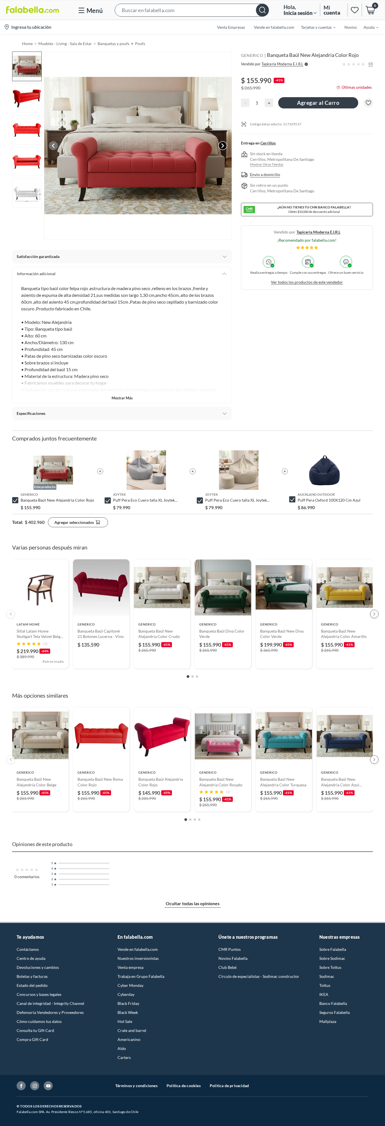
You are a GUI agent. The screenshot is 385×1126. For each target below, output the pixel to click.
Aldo (122, 1048)
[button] (192, 10)
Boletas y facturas (32, 976)
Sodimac (326, 976)
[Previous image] (53, 145)
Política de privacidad (229, 1085)
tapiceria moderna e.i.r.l (318, 232)
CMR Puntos (229, 949)
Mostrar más (122, 398)
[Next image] (222, 145)
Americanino (129, 1039)
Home (27, 43)
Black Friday (128, 1003)
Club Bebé (227, 967)
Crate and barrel (132, 1030)
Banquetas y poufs (113, 43)
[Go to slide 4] (199, 819)
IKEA (323, 994)
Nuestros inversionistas (138, 958)
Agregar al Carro (318, 102)
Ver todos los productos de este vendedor (307, 282)
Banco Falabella (333, 1003)
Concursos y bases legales (39, 994)
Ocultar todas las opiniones (193, 903)
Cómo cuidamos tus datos (39, 1021)
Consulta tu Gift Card (35, 1030)
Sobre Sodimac (332, 958)
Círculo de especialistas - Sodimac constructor (258, 976)
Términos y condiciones (136, 1085)
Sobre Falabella (332, 949)
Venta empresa (130, 967)
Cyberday (126, 994)
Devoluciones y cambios (38, 967)
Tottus (324, 985)
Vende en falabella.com (138, 949)
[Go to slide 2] (192, 676)
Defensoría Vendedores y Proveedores (50, 1012)
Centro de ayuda (31, 958)
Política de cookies (184, 1085)
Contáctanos (28, 949)
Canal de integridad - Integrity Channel (50, 1003)
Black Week (128, 1012)
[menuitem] (314, 27)
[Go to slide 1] (188, 676)
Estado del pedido (32, 985)
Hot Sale (125, 1021)
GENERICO (252, 55)
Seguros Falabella (334, 1012)
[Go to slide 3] (197, 676)
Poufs (140, 43)
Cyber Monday (130, 985)
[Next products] (374, 614)
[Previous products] (10, 614)
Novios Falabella (232, 958)
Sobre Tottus (330, 967)
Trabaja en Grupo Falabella (141, 976)
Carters (124, 1057)
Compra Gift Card (32, 1039)
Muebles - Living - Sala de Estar (65, 43)
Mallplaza (327, 1021)
